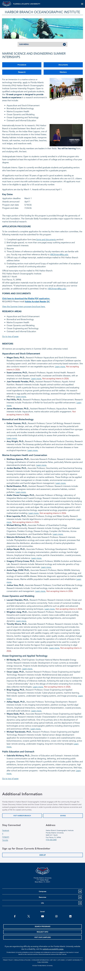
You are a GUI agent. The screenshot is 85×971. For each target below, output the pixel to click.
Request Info (42, 932)
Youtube (5, 840)
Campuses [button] (42, 891)
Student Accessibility (74, 960)
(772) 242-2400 (51, 840)
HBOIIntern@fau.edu (59, 254)
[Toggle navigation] (82, 4)
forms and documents (46, 239)
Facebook (5, 830)
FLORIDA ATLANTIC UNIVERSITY (26, 4)
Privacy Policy (8, 960)
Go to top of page (10, 336)
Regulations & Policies (22, 960)
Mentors (63, 72)
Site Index (61, 960)
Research (22, 72)
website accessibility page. (53, 949)
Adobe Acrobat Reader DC (37, 301)
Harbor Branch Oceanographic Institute (42, 12)
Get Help (53, 960)
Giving (63, 816)
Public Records (42, 962)
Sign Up (42, 855)
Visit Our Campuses (42, 937)
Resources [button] (42, 897)
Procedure (22, 65)
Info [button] (42, 903)
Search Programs (42, 926)
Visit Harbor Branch (22, 816)
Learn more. (60, 366)
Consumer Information (40, 960)
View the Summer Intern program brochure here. (23, 306)
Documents (63, 65)
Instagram (5, 837)
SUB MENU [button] (24, 44)
